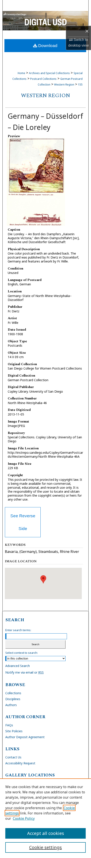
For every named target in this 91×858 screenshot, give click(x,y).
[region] (45, 818)
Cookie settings (45, 847)
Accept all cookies (45, 833)
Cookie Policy (24, 818)
